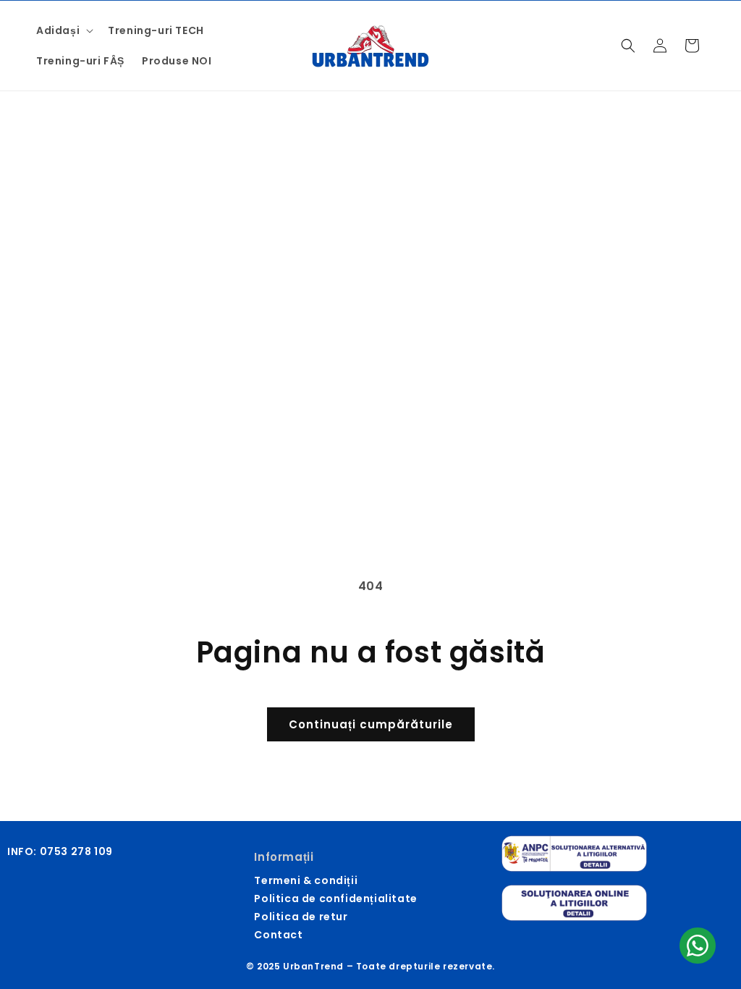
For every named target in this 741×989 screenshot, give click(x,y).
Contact (278, 934)
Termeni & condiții (305, 880)
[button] (63, 30)
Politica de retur (300, 916)
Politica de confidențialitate (335, 898)
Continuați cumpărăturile (371, 724)
